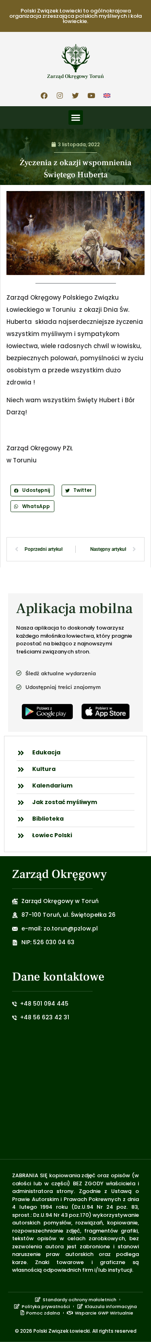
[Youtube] (91, 95)
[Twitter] (76, 95)
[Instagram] (60, 95)
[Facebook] (44, 95)
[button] (75, 117)
